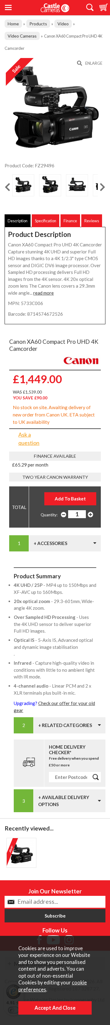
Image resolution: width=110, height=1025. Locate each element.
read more (43, 293)
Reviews (91, 220)
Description (18, 220)
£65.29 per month (30, 464)
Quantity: (49, 514)
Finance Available (55, 456)
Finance (70, 220)
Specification (45, 220)
